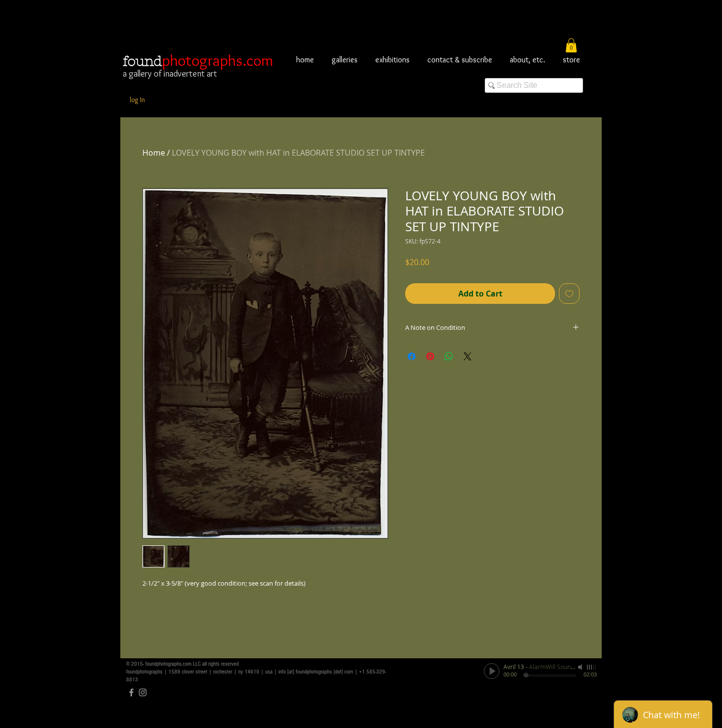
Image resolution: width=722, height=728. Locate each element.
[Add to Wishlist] (569, 293)
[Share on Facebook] (411, 356)
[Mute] (581, 667)
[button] (571, 45)
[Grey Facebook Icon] (131, 692)
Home (153, 152)
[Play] (492, 671)
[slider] (592, 667)
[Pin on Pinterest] (430, 356)
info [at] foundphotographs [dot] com (315, 672)
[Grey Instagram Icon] (143, 692)
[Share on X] (467, 356)
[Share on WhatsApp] (449, 356)
